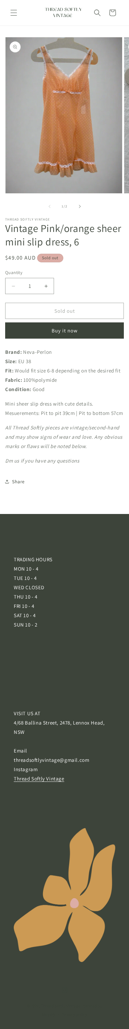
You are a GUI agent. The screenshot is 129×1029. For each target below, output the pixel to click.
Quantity (13, 272)
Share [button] (18, 481)
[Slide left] (49, 206)
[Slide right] (79, 206)
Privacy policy (74, 1014)
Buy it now (65, 330)
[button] (13, 12)
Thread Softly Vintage (39, 778)
